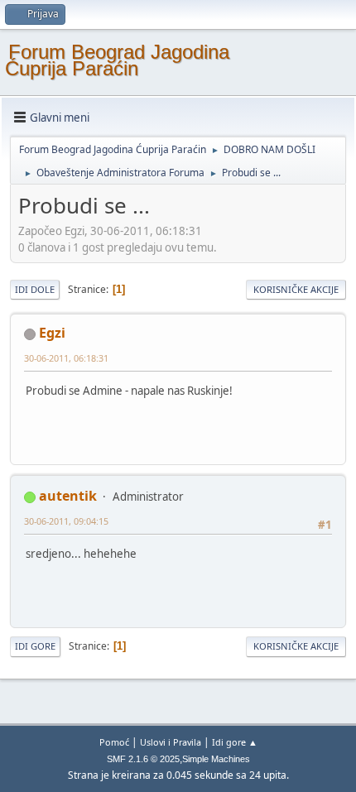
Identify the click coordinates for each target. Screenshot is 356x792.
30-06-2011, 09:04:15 (66, 521)
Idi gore (35, 646)
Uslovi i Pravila (170, 742)
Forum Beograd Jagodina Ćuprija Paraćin (117, 60)
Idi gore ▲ (234, 742)
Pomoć (114, 742)
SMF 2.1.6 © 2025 (143, 759)
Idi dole (35, 289)
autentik (68, 496)
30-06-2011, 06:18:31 (66, 358)
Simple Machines (216, 759)
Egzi (52, 333)
